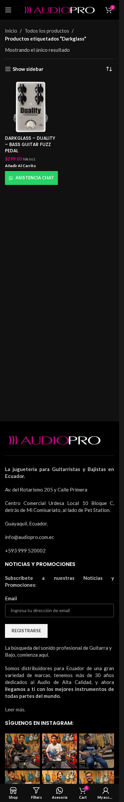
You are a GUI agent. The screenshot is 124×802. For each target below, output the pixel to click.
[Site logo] (59, 9)
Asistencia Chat (35, 177)
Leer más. (15, 709)
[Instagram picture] (22, 750)
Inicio (11, 31)
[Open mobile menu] (8, 9)
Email (11, 598)
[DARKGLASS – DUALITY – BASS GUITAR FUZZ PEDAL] (31, 106)
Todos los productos (46, 31)
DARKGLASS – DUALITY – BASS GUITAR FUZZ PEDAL (30, 144)
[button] (20, 166)
